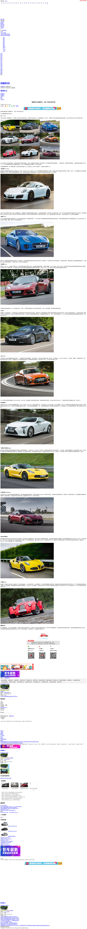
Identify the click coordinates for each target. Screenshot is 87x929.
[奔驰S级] (4, 836)
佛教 (1, 73)
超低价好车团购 (83, 0)
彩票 (1, 72)
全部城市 (47, 3)
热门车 (1, 730)
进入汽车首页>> (3, 805)
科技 (1, 63)
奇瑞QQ (17, 742)
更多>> (1, 817)
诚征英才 (25, 925)
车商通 (4, 34)
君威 (3, 741)
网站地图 (8, 35)
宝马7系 (9, 831)
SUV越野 (2, 735)
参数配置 (2, 94)
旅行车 (1, 737)
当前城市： (2, 705)
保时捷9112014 (69, 680)
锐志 (26, 741)
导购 (4, 40)
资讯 (1, 54)
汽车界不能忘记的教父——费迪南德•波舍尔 (10, 920)
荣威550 (21, 742)
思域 (14, 741)
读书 (1, 64)
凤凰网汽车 (5, 83)
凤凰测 (1, 917)
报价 (4, 43)
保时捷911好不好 (29, 680)
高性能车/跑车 (3, 739)
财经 (1, 55)
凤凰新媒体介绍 (3, 925)
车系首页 (2, 93)
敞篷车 (1, 740)
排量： (1, 693)
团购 (4, 46)
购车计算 (2, 25)
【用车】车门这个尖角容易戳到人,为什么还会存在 (11, 792)
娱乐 (1, 57)
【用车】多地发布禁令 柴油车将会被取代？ (10, 793)
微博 (3, 30)
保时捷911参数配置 (4, 680)
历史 (1, 68)
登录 (1, 35)
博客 (1, 70)
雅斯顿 (17, 105)
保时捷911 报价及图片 (62, 680)
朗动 (5, 742)
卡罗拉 (31, 741)
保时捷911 (2, 691)
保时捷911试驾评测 (42, 680)
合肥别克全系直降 (24, 788)
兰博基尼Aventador (5, 841)
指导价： (2, 759)
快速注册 (4, 35)
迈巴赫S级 (3, 842)
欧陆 (2, 840)
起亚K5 (16, 741)
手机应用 (2, 21)
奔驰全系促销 (5, 788)
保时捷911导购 (35, 680)
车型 (4, 41)
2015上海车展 (3, 32)
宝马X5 (9, 826)
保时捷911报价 (16, 680)
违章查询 (2, 24)
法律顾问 (38, 925)
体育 (1, 58)
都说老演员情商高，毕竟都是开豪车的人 (9, 922)
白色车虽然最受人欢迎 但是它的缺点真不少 (9, 808)
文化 (1, 67)
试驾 (4, 38)
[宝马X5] (4, 826)
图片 (4, 42)
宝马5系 (23, 741)
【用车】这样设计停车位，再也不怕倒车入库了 (11, 795)
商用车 (8, 34)
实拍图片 (2, 95)
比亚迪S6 (8, 742)
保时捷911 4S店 (55, 680)
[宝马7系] (4, 831)
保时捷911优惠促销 (49, 680)
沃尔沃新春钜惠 (14, 788)
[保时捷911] (4, 690)
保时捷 (2, 90)
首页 (1, 53)
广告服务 (21, 925)
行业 (4, 51)
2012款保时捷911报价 (76, 680)
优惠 (4, 44)
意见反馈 (42, 925)
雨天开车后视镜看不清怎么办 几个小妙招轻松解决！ (11, 806)
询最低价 (2, 752)
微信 (6, 30)
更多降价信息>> (3, 707)
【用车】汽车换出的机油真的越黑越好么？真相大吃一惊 (13, 796)
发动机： (2, 761)
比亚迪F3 (35, 741)
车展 (2, 31)
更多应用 (2, 19)
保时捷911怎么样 (22, 680)
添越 (2, 843)
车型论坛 (2, 99)
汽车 (1, 60)
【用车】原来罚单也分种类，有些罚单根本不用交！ (12, 798)
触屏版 (1, 23)
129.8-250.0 (6, 759)
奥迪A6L (3, 845)
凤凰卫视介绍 (47, 925)
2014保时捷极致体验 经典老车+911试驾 (11, 919)
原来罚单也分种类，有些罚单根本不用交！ (9, 812)
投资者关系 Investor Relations (13, 925)
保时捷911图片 (10, 680)
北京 (6, 1)
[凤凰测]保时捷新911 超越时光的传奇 (11, 917)
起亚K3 (11, 741)
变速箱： (2, 695)
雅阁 (1, 741)
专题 (2, 34)
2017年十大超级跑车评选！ (6, 921)
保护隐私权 (29, 925)
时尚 (1, 59)
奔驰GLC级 (3, 838)
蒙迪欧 (5, 741)
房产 (1, 62)
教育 (1, 65)
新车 (4, 37)
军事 (1, 69)
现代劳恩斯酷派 (13, 742)
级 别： (2, 760)
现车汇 (4, 47)
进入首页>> (6, 752)
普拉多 (28, 741)
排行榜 (1, 28)
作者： (1, 677)
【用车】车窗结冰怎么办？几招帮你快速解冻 (10, 799)
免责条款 (34, 925)
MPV (1, 736)
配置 (10, 778)
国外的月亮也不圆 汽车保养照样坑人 (8, 810)
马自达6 (20, 741)
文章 (1, 98)
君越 (37, 741)
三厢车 (1, 731)
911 (6, 90)
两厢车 (1, 733)
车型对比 (2, 26)
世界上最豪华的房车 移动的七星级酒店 (8, 807)
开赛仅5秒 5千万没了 (4, 809)
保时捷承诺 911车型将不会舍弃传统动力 (9, 924)
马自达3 (2, 742)
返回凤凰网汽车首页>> (5, 683)
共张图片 (10, 757)
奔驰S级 (9, 836)
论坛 (4, 48)
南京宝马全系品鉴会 (33, 789)
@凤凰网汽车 (7, 677)
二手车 (4, 49)
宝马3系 (8, 741)
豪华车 (1, 734)
